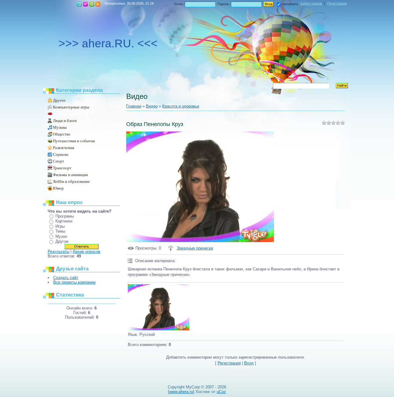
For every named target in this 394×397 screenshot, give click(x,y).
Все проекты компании (74, 282)
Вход (91, 4)
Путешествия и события (74, 141)
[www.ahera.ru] (181, 391)
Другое (59, 100)
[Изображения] (158, 307)
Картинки (63, 221)
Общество (61, 134)
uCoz (221, 391)
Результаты (58, 251)
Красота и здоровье (67, 114)
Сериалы (60, 154)
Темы (60, 231)
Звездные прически (195, 248)
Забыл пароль (311, 3)
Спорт (58, 161)
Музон (61, 236)
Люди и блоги (65, 120)
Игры (60, 226)
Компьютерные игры (71, 107)
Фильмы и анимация (70, 174)
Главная (79, 4)
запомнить (290, 4)
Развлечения (63, 147)
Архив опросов (86, 251)
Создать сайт (65, 277)
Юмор (58, 188)
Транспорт (62, 168)
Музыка (60, 127)
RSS (97, 4)
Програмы (64, 216)
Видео (152, 106)
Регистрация (85, 4)
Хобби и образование (71, 181)
